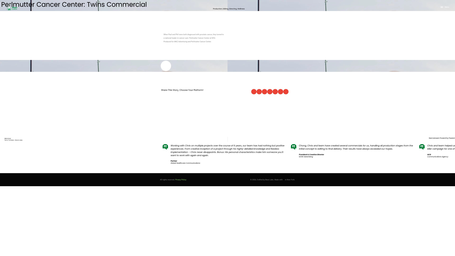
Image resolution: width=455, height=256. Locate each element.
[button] (254, 91)
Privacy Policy (180, 180)
